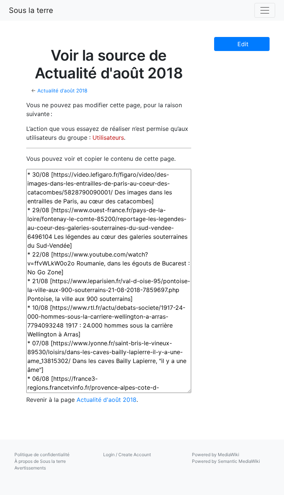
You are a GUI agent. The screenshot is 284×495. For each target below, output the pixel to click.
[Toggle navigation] (264, 10)
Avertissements (30, 468)
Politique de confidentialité (42, 454)
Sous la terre (31, 10)
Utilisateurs (108, 137)
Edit (242, 44)
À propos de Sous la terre (40, 461)
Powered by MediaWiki (215, 454)
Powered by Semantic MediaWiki (226, 461)
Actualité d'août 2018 (62, 91)
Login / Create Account (127, 454)
